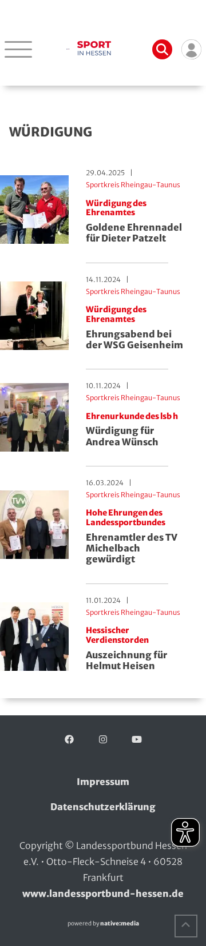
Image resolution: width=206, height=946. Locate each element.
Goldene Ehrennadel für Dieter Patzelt (134, 221)
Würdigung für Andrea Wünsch (132, 430)
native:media (119, 923)
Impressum (103, 781)
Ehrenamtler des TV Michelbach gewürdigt (131, 536)
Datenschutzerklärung (103, 806)
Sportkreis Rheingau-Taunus (133, 184)
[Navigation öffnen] (18, 49)
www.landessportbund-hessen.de (103, 893)
